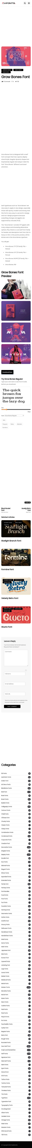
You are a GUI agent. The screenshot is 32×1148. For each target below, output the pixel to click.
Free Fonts (4, 899)
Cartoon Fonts (5, 810)
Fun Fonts (4, 902)
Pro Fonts (4, 1020)
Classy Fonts (5, 829)
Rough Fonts (5, 1039)
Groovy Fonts (5, 924)
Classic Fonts (5, 825)
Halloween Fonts (6, 928)
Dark (4, 420)
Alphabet (19, 424)
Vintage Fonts (5, 1120)
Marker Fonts (5, 976)
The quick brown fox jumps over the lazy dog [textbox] (14, 395)
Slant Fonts (4, 1064)
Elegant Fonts (8, 522)
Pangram (5, 424)
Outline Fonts (5, 1005)
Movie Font (4, 994)
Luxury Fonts (5, 972)
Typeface (6, 525)
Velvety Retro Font (9, 598)
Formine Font (7, 569)
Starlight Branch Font (11, 540)
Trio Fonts (4, 1094)
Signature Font (5, 1057)
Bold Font (4, 792)
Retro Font (7, 582)
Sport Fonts (4, 1068)
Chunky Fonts (8, 580)
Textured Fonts (6, 1087)
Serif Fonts (18, 70)
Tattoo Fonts (5, 1079)
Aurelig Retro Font (26, 510)
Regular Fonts (5, 1031)
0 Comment (6, 81)
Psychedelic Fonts (6, 1024)
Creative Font (8, 551)
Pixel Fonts (4, 1013)
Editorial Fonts (5, 865)
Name (12, 424)
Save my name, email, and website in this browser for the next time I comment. (16, 701)
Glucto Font (6, 626)
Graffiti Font (5, 921)
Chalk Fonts (5, 814)
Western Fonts (5, 1127)
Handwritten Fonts (7, 935)
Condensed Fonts (6, 836)
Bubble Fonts (5, 803)
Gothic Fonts (5, 917)
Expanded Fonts (6, 876)
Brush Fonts (4, 799)
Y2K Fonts (4, 1135)
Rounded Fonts (6, 1042)
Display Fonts (7, 70)
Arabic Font (4, 781)
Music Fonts (5, 998)
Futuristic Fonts (6, 906)
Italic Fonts (4, 946)
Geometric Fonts (6, 913)
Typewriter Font (6, 1101)
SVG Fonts (4, 1076)
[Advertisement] (16, 22)
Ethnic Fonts (5, 873)
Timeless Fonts (6, 1090)
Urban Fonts (5, 1112)
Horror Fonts (5, 943)
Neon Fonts (4, 1002)
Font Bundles (5, 891)
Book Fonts (4, 795)
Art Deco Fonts (5, 784)
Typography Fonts (7, 1105)
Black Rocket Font (5, 510)
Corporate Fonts (6, 840)
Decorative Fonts (6, 847)
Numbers (5, 427)
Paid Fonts (4, 1009)
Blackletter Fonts (6, 788)
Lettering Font (5, 965)
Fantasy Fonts (5, 887)
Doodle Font (5, 858)
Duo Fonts (4, 862)
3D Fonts (4, 773)
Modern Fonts (5, 987)
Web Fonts (6, 72)
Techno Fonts (5, 1083)
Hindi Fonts (4, 939)
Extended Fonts (6, 880)
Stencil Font (5, 1072)
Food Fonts (18, 608)
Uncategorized (5, 1109)
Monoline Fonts (6, 991)
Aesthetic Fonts (6, 777)
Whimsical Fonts (6, 1131)
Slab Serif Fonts (6, 1061)
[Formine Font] (16, 557)
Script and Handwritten (8, 1050)
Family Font (4, 884)
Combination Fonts (7, 832)
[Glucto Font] (16, 614)
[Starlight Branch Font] (16, 528)
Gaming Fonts (5, 910)
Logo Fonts (4, 969)
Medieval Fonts (6, 980)
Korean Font (5, 958)
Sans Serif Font (5, 1046)
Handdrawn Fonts (6, 932)
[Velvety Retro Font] (16, 586)
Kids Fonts (4, 954)
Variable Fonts (5, 1116)
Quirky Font (4, 1028)
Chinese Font (5, 817)
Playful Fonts (5, 1017)
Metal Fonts (5, 983)
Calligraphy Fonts (6, 806)
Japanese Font (5, 950)
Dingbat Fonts (5, 851)
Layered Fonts (5, 961)
